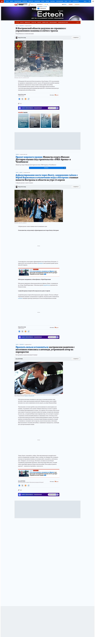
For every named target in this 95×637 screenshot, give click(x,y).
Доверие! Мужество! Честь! (66, 22)
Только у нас (34, 22)
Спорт (72, 1)
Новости (22, 22)
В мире (44, 1)
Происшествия (22, 25)
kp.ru (57, 95)
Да (38, 8)
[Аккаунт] (93, 1)
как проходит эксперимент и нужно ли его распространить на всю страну (44, 274)
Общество (31, 1)
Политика (25, 1)
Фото (7, 1)
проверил (42, 265)
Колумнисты (78, 1)
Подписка (76, 4)
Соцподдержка (61, 1)
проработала (47, 287)
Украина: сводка (47, 22)
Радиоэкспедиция (55, 22)
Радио (64, 4)
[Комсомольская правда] (21, 4)
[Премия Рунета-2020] (31, 4)
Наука (67, 1)
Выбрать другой (43, 8)
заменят (27, 300)
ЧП (20, 103)
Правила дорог (28, 22)
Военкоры (40, 22)
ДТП (21, 495)
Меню (2, 1)
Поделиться (76, 37)
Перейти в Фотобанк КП (29, 399)
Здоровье (54, 1)
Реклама (70, 4)
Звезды (49, 1)
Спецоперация (18, 1)
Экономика (38, 1)
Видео (11, 1)
